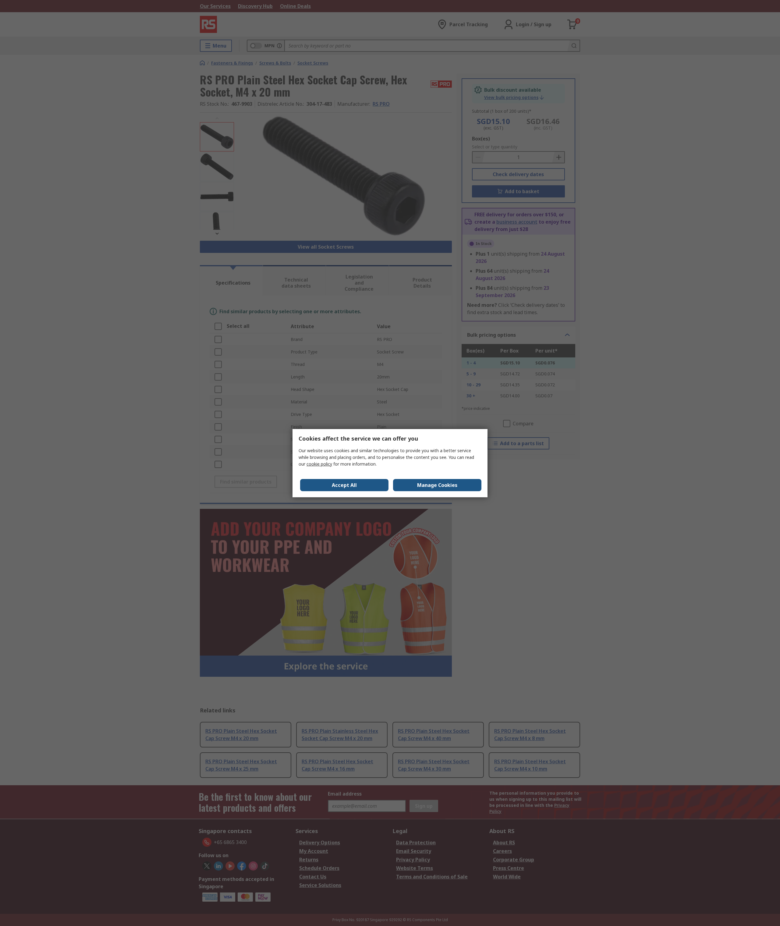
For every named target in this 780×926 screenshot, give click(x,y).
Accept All (344, 485)
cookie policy (319, 464)
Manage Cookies (437, 485)
